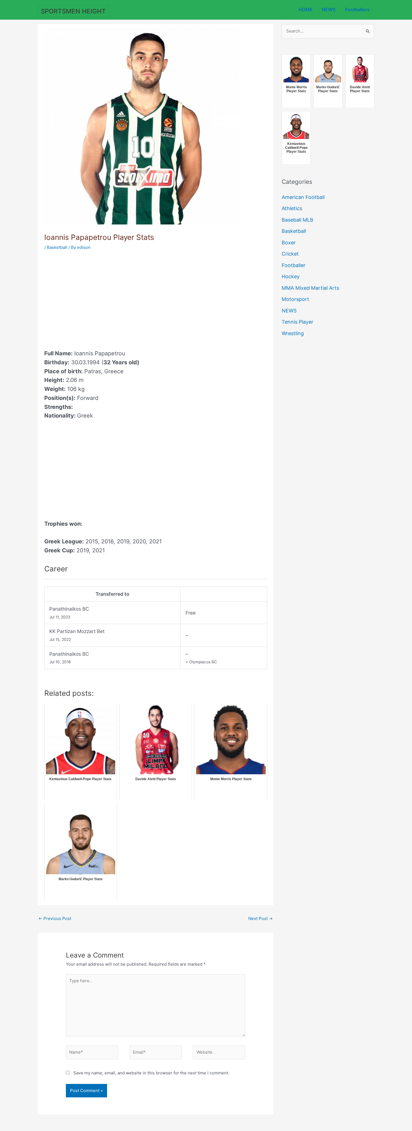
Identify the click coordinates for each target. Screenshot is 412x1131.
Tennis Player (297, 322)
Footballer (293, 265)
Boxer (289, 242)
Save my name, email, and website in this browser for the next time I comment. (151, 1073)
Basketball (57, 247)
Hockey (291, 276)
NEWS (329, 9)
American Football (303, 197)
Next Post (260, 918)
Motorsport (295, 299)
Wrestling (293, 333)
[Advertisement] (91, 298)
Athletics (292, 208)
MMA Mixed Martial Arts (310, 288)
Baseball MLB (297, 220)
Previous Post (54, 918)
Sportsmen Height (73, 11)
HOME (305, 9)
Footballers (357, 9)
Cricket (290, 254)
